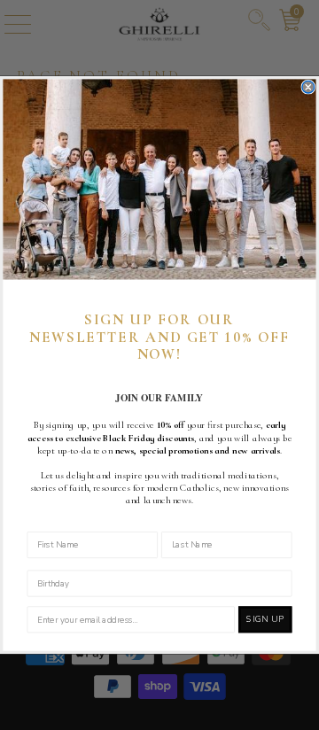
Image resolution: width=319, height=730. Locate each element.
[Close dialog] (308, 87)
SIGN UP (264, 619)
